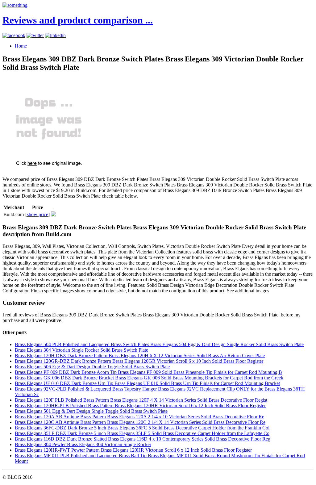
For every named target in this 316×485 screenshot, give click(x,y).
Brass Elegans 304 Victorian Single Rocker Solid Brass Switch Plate (81, 350)
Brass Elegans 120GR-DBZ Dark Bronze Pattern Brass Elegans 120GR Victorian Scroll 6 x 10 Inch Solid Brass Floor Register (139, 361)
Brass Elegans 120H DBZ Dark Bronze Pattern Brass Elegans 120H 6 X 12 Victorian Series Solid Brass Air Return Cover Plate (140, 355)
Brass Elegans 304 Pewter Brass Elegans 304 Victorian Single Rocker (83, 444)
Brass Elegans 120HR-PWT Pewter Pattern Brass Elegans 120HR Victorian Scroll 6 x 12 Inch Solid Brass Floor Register (133, 450)
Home (21, 45)
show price (37, 214)
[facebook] (13, 35)
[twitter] (35, 35)
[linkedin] (55, 35)
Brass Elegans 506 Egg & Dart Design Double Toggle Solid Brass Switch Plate (92, 366)
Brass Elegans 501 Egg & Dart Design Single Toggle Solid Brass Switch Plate (91, 411)
